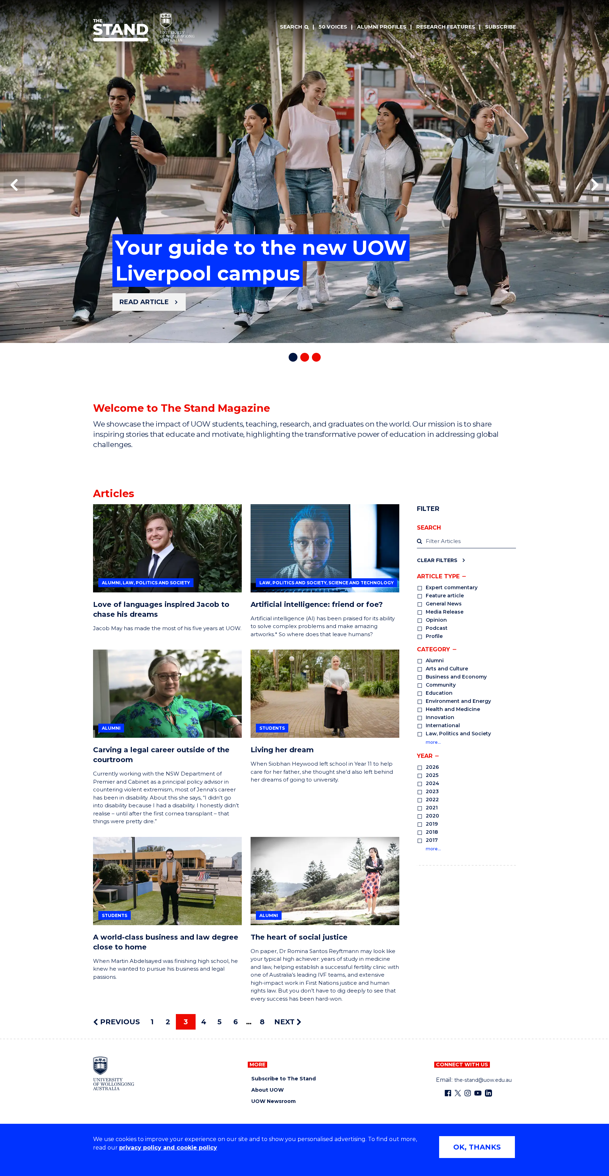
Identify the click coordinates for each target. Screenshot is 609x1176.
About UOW (267, 1090)
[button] (14, 185)
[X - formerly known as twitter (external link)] (458, 1093)
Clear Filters (437, 560)
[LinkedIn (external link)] (488, 1093)
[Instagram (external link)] (468, 1093)
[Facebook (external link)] (448, 1093)
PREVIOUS (119, 1022)
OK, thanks (477, 1147)
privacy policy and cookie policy (168, 1147)
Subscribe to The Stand (283, 1079)
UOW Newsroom (273, 1101)
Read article (144, 302)
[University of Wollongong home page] (113, 1073)
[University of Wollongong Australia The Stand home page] (144, 27)
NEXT (285, 1022)
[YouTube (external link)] (477, 1093)
